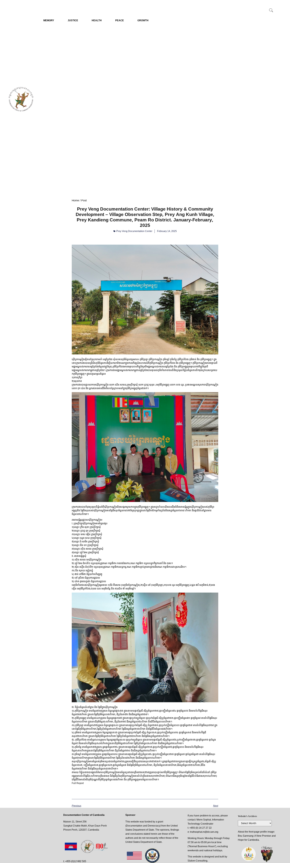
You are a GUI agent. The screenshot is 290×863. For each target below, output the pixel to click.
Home (75, 200)
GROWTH (142, 20)
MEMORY (48, 20)
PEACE (119, 20)
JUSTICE (73, 20)
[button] (271, 11)
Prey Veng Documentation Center (134, 231)
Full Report (78, 783)
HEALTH (97, 20)
